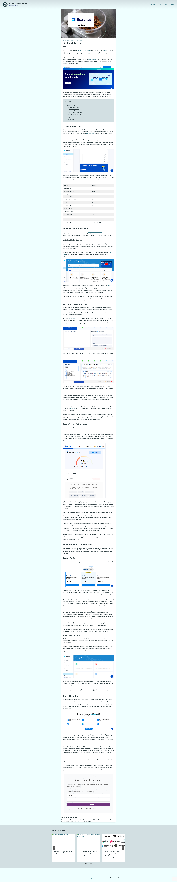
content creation (90, 133)
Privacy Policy (88, 878)
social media (73, 408)
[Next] (123, 848)
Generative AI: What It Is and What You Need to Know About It (88, 854)
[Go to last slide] (54, 848)
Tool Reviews (79, 40)
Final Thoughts (70, 119)
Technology (72, 40)
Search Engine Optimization (75, 112)
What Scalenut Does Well (73, 107)
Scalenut (106, 50)
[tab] (85, 863)
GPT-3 (109, 285)
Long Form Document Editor (75, 110)
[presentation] (63, 841)
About (147, 4)
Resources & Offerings (157, 4)
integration (80, 298)
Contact (172, 4)
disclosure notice (77, 821)
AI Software (66, 40)
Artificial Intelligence (74, 109)
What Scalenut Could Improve (74, 114)
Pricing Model (72, 116)
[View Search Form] (143, 4)
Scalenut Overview (71, 105)
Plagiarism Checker (73, 117)
